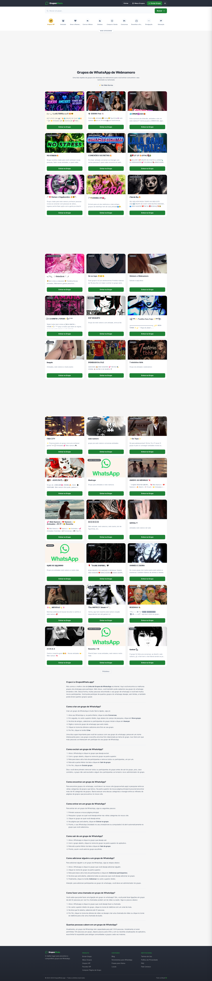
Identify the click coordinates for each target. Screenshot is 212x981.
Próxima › (106, 671)
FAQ (142, 963)
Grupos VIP (86, 963)
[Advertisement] (106, 52)
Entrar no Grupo (65, 127)
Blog (113, 956)
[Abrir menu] (165, 3)
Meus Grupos (87, 960)
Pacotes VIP (86, 967)
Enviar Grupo (87, 956)
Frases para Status (118, 963)
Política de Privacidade (149, 960)
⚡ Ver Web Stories (106, 85)
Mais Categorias (106, 30)
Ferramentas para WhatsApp (122, 960)
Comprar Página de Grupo (91, 970)
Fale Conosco (146, 967)
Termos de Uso (146, 956)
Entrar (126, 3)
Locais (114, 967)
